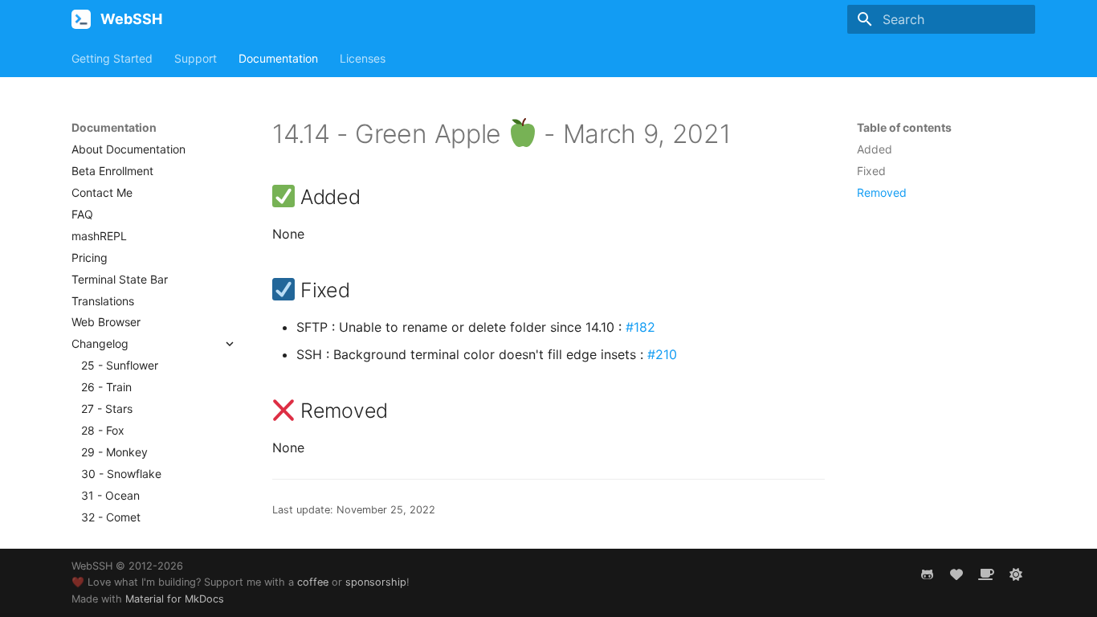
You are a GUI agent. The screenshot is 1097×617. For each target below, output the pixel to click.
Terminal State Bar (119, 279)
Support (195, 58)
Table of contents (904, 127)
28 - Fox (102, 430)
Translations (102, 301)
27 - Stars (107, 408)
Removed (882, 192)
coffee (312, 582)
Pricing (89, 257)
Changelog (99, 343)
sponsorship (375, 582)
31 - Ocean (110, 495)
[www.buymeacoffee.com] (986, 574)
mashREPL (99, 236)
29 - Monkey (114, 452)
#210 (662, 354)
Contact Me (102, 192)
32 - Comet (111, 517)
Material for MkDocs (174, 599)
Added (874, 149)
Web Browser (106, 322)
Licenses (362, 58)
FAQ (82, 214)
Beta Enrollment (112, 171)
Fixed (871, 171)
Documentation (278, 58)
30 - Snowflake (121, 473)
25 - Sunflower (119, 365)
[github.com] (927, 574)
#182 (640, 327)
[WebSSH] (81, 19)
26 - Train (106, 387)
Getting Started (112, 58)
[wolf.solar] (1016, 574)
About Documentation (128, 149)
